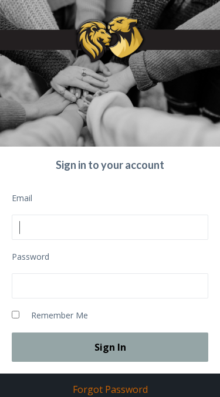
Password (30, 256)
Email (22, 197)
